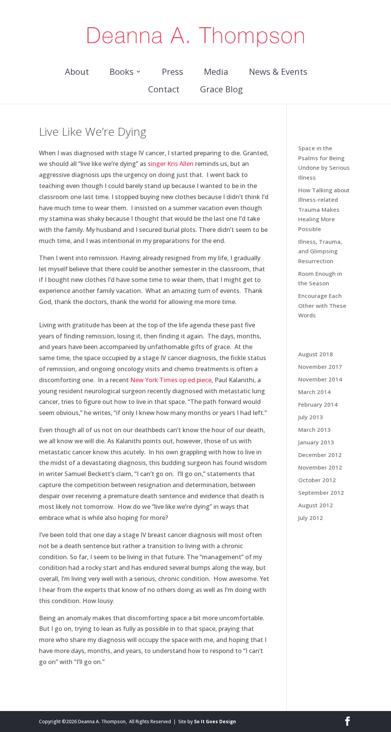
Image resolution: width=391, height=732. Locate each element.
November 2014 (320, 379)
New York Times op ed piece (171, 380)
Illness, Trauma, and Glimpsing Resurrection (320, 251)
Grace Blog (221, 90)
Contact (163, 90)
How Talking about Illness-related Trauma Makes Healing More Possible (324, 209)
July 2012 (310, 517)
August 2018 (315, 354)
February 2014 (318, 404)
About (77, 73)
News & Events (278, 73)
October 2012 (317, 480)
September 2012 (321, 492)
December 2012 (320, 455)
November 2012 (320, 467)
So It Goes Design (215, 721)
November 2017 (320, 366)
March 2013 (314, 429)
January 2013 (316, 442)
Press (172, 73)
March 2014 (314, 392)
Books (122, 73)
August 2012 (315, 505)
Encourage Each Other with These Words (322, 305)
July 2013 (310, 417)
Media (216, 73)
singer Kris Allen (171, 163)
